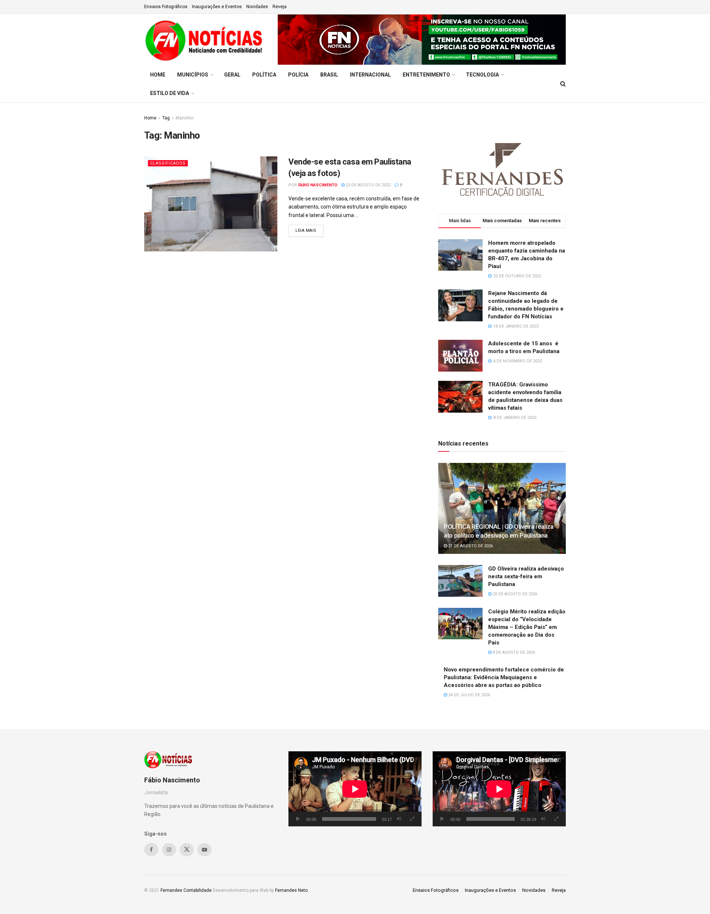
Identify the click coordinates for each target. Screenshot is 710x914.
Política (264, 75)
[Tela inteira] (412, 819)
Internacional (370, 75)
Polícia (298, 75)
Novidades (257, 6)
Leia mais (309, 230)
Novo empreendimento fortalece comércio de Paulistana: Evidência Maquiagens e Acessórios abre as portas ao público (504, 677)
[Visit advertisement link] (422, 39)
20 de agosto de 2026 (514, 594)
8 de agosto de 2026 (513, 652)
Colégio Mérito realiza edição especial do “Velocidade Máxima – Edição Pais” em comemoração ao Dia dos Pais (526, 627)
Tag (166, 118)
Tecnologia (482, 75)
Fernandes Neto (291, 890)
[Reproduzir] (298, 819)
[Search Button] (563, 84)
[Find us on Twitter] (187, 849)
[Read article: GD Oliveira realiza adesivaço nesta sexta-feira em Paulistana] (460, 581)
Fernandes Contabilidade (186, 890)
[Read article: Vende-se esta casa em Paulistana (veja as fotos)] (210, 203)
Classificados (168, 163)
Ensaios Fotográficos (165, 6)
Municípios (192, 75)
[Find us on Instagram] (169, 849)
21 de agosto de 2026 (470, 546)
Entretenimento (426, 75)
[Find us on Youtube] (204, 849)
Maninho (184, 118)
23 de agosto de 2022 (367, 185)
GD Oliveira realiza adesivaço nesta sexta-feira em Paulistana (526, 576)
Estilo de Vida (169, 93)
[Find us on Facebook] (151, 849)
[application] (355, 788)
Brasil (329, 75)
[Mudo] (399, 819)
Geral (232, 75)
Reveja (280, 6)
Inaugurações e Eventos (217, 6)
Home (157, 75)
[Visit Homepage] (205, 40)
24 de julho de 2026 (468, 695)
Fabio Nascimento (317, 185)
